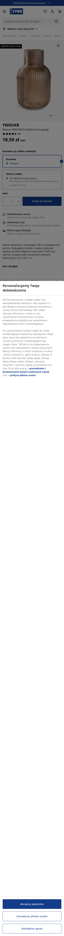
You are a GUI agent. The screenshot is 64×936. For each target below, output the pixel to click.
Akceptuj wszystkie (32, 904)
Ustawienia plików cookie (32, 916)
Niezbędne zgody (32, 928)
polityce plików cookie (23, 375)
